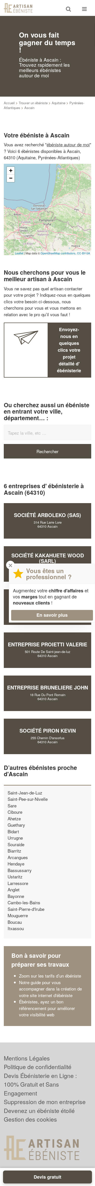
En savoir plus (52, 615)
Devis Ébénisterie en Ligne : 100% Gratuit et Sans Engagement (40, 1084)
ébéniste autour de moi (68, 144)
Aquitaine (58, 102)
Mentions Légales (27, 1058)
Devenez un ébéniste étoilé (39, 1110)
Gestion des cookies (30, 1119)
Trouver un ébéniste (33, 102)
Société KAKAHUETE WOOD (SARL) (47, 558)
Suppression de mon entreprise (45, 1102)
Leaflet (19, 253)
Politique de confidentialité (37, 1067)
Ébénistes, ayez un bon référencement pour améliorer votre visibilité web (47, 1008)
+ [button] (10, 170)
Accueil (9, 102)
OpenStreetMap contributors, (59, 253)
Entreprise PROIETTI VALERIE (47, 644)
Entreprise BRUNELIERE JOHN (47, 687)
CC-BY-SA (83, 253)
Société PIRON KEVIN (48, 730)
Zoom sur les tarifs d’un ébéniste (50, 975)
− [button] (10, 178)
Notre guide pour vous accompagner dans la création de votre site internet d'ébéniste (50, 988)
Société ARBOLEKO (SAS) (47, 515)
